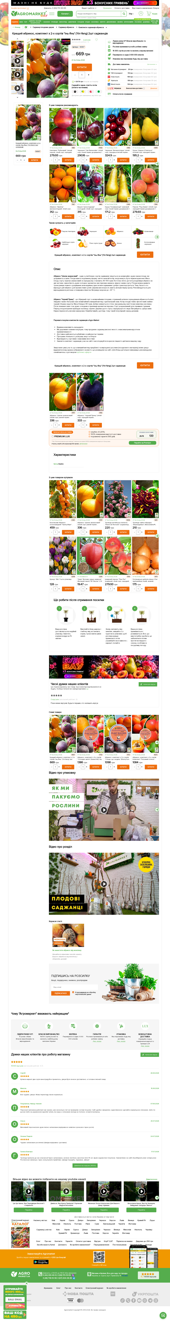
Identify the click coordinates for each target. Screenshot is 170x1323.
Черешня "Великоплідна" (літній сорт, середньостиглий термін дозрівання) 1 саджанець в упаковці (117, 151)
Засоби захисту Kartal (46, 1245)
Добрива (146, 22)
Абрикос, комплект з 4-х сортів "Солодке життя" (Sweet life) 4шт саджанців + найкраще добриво (89, 758)
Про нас (48, 1241)
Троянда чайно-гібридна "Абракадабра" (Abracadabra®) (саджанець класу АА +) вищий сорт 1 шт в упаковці (144, 524)
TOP (25, 22)
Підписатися (60, 993)
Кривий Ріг (142, 1220)
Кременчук (75, 1233)
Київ (53, 1220)
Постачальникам (119, 1245)
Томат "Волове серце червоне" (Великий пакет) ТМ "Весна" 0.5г (89, 580)
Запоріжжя (91, 1220)
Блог (38, 1241)
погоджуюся (82, 992)
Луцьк (152, 1220)
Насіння (46, 22)
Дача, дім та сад (154, 22)
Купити (82, 67)
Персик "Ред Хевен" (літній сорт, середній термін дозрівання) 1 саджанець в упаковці (145, 208)
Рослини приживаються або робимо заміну (130, 47)
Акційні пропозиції (20, 8)
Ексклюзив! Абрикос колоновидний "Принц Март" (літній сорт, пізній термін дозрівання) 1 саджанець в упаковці (61, 524)
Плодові (80, 22)
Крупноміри (128, 22)
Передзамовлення (101, 1245)
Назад (17, 27)
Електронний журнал (94, 1288)
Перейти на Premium (142, 443)
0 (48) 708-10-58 (50, 1278)
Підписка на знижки (124, 1241)
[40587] (68, 946)
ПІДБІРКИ (15, 22)
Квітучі (102, 22)
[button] (144, 88)
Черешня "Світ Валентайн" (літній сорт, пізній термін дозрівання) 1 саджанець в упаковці (90, 151)
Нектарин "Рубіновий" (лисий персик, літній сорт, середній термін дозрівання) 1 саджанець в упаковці (62, 151)
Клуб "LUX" (108, 1241)
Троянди (54, 22)
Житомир (132, 1224)
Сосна (89, 17)
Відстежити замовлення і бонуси (145, 8)
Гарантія (69, 1241)
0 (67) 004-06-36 (64, 1278)
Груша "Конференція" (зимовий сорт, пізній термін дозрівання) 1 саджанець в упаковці (117, 208)
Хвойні (120, 22)
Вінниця (131, 1220)
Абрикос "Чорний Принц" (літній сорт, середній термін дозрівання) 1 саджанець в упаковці (89, 416)
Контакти (58, 1241)
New (21, 22)
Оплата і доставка (122, 8)
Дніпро (80, 1220)
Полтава (78, 1224)
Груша (94, 17)
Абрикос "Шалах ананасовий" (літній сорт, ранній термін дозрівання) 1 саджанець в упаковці (61, 416)
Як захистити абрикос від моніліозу (66, 950)
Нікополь (67, 1224)
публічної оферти (84, 352)
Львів (122, 1220)
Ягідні (87, 22)
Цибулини (72, 22)
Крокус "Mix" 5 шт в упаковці (60, 579)
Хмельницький (109, 1224)
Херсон (112, 1220)
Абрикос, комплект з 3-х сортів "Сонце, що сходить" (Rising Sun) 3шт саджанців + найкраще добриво (117, 758)
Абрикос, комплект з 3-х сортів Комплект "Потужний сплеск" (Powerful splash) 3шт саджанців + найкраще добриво (145, 758)
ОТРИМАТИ (15, 1305)
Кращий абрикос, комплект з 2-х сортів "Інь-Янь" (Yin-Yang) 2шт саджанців (28, 145)
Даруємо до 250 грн (144, 1241)
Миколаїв (56, 1224)
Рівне (88, 1224)
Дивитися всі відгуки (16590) (85, 1166)
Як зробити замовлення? (80, 1245)
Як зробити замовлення (116, 1288)
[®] (28, 16)
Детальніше (84, 444)
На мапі (125, 1275)
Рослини (138, 21)
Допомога (62, 1245)
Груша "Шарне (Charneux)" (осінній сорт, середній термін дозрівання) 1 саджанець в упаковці (144, 151)
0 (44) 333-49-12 (50, 1275)
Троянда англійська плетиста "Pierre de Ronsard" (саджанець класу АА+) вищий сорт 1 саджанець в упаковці (117, 524)
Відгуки (97, 1241)
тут (87, 689)
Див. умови (97, 1041)
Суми (97, 1224)
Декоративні (111, 22)
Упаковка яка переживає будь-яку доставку (130, 59)
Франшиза (107, 8)
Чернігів (121, 1224)
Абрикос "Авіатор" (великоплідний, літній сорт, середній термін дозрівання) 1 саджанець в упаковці (61, 208)
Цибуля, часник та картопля (35, 22)
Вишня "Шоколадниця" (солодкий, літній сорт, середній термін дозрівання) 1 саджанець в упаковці (89, 208)
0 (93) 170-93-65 (59, 8)
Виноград (63, 22)
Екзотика (95, 22)
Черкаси (102, 1220)
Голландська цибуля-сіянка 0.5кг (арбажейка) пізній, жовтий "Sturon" (145, 580)
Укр (130, 14)
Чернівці (148, 1230)
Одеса (71, 1220)
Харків (62, 1220)
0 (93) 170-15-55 (64, 1275)
